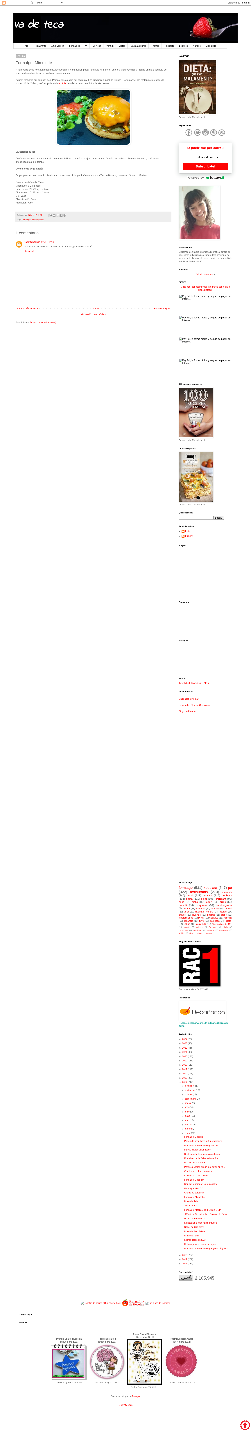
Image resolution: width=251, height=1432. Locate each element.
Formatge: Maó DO (193, 1188)
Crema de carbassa (194, 1192)
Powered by (195, 177)
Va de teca (38, 25)
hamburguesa (38, 220)
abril (187, 1120)
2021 (185, 1052)
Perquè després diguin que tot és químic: (204, 1167)
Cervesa (97, 46)
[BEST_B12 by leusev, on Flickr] (69, 1379)
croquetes (201, 905)
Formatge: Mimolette (194, 1197)
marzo (188, 1124)
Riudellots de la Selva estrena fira (201, 1158)
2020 (185, 1056)
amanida (227, 892)
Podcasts (169, 46)
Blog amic (211, 46)
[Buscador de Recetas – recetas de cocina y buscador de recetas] (133, 1306)
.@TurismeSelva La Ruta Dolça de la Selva (205, 1214)
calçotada (201, 924)
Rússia (199, 933)
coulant (223, 911)
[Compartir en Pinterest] (64, 215)
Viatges (197, 46)
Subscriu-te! (205, 166)
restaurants (199, 892)
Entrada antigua (162, 308)
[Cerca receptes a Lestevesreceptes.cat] (158, 1303)
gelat (204, 898)
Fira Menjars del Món (222, 924)
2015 (185, 1078)
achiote (62, 83)
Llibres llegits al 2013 (195, 1240)
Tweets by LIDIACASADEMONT (194, 683)
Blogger (136, 1396)
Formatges (74, 46)
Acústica (228, 918)
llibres (187, 908)
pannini (187, 927)
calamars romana (204, 911)
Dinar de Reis (191, 1201)
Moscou (209, 933)
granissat (197, 930)
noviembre (190, 1090)
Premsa (155, 46)
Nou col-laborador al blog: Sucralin (201, 1145)
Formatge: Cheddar (194, 1180)
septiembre (190, 1099)
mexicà (228, 908)
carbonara (183, 930)
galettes (199, 927)
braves (182, 915)
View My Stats (125, 1405)
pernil (190, 895)
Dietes (122, 46)
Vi (86, 46)
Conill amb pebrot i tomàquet (198, 1171)
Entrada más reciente (27, 308)
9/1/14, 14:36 (47, 242)
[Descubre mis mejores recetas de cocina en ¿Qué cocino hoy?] (101, 1303)
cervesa (207, 895)
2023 (185, 1043)
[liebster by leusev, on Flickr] (181, 1379)
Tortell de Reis (191, 1205)
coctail (229, 921)
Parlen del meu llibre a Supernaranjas (203, 1141)
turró (201, 921)
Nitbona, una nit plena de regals (200, 1244)
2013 (185, 1255)
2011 (185, 1263)
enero (188, 1133)
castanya (213, 918)
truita (186, 911)
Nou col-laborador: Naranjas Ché (201, 1184)
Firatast (211, 915)
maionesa (200, 908)
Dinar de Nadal (192, 1235)
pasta (189, 898)
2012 (185, 1259)
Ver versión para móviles (93, 314)
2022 (185, 1048)
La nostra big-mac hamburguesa (200, 1223)
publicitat (227, 895)
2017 (185, 1069)
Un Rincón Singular (188, 699)
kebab (187, 924)
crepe (224, 915)
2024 (185, 1039)
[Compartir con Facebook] (61, 215)
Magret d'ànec (186, 918)
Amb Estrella (57, 46)
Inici (26, 46)
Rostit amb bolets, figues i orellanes (202, 1154)
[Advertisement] (93, 355)
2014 (185, 1082)
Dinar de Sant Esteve (194, 1231)
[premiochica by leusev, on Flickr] (144, 1384)
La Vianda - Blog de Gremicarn (194, 705)
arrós (223, 901)
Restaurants (40, 46)
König (225, 927)
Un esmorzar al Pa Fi (194, 1162)
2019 (185, 1060)
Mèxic (191, 933)
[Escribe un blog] (54, 215)
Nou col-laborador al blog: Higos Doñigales (206, 1248)
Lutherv (189, 536)
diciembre (190, 1086)
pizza (195, 901)
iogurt (209, 901)
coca (181, 901)
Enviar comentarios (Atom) (43, 322)
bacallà (183, 905)
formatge (27, 220)
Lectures (183, 46)
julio (187, 1107)
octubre (189, 1094)
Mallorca (210, 930)
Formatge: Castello (193, 1137)
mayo (188, 1116)
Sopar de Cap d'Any (194, 1227)
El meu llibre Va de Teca (196, 1218)
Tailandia (188, 921)
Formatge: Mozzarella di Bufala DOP (202, 1210)
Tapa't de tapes (32, 242)
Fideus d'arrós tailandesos (197, 1149)
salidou (182, 933)
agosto (188, 1103)
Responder (30, 251)
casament (223, 930)
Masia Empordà (138, 46)
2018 (185, 1065)
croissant (221, 898)
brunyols (196, 915)
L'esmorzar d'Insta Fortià (196, 1175)
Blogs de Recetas (187, 711)
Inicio (96, 308)
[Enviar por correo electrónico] (50, 215)
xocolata (210, 888)
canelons (215, 908)
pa (230, 888)
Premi (201, 918)
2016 (185, 1073)
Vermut (109, 46)
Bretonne (213, 927)
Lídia (187, 531)
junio (187, 1111)
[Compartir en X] (57, 215)
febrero (188, 1129)
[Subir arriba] (245, 1425)
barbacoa (215, 921)
